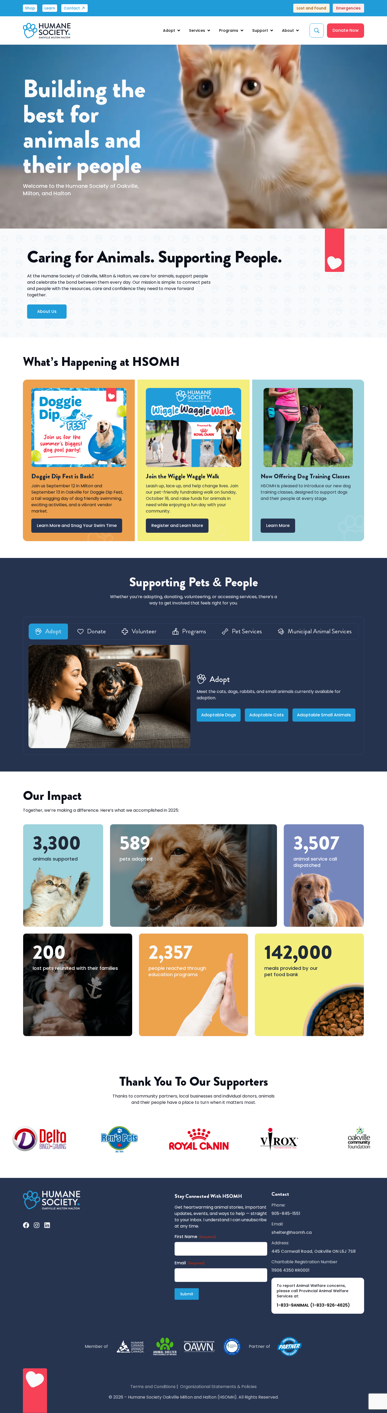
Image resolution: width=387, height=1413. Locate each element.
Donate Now (346, 30)
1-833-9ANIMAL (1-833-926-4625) (313, 1305)
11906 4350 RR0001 (290, 1270)
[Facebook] (26, 1225)
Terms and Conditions (153, 1387)
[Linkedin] (47, 1225)
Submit (186, 1294)
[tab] (48, 631)
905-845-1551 (285, 1213)
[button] (172, 30)
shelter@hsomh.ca (291, 1232)
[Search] (317, 30)
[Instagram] (36, 1225)
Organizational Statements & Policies (218, 1387)
